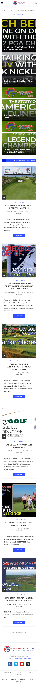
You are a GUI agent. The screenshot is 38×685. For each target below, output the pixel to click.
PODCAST (5, 679)
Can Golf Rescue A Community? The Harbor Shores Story (19, 367)
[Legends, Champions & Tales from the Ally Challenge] (19, 138)
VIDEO (13, 679)
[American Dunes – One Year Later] (19, 104)
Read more (18, 235)
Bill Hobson (12, 212)
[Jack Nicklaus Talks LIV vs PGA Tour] (19, 70)
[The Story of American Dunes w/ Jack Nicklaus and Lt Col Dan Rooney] (19, 260)
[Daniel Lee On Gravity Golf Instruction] (19, 422)
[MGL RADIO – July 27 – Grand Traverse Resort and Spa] (19, 575)
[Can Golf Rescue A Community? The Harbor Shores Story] (19, 341)
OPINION (19, 682)
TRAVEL (31, 679)
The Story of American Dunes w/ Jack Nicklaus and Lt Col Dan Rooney (19, 286)
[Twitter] (16, 664)
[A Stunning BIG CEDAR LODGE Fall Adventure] (19, 500)
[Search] (36, 3)
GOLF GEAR (22, 679)
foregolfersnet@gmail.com (23, 658)
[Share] (4, 197)
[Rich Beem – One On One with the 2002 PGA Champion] (19, 35)
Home (4, 10)
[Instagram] (28, 664)
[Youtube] (22, 664)
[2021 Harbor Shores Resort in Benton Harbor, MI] (19, 183)
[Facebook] (10, 664)
